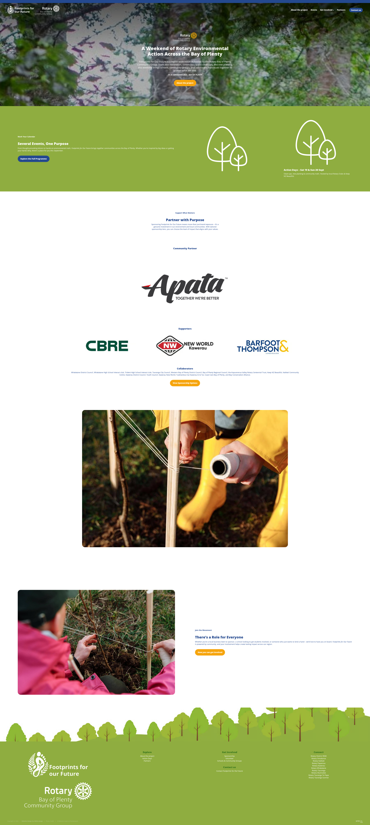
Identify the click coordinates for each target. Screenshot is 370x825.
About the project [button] (185, 83)
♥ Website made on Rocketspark (67, 821)
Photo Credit (50, 821)
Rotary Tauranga (318, 770)
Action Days (147, 758)
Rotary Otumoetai (319, 773)
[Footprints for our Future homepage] (42, 10)
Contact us (356, 10)
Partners (341, 10)
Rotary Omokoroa (319, 758)
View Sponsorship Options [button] (185, 383)
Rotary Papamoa (318, 763)
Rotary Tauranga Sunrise (319, 777)
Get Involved (326, 10)
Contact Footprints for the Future (229, 771)
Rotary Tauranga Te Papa (319, 775)
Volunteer (229, 758)
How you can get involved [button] (210, 652)
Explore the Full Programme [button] (33, 158)
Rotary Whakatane (318, 768)
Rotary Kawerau (318, 765)
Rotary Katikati (319, 761)
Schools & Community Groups (229, 761)
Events (314, 10)
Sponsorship (229, 756)
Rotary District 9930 (319, 756)
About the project (299, 10)
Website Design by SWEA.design (32, 821)
